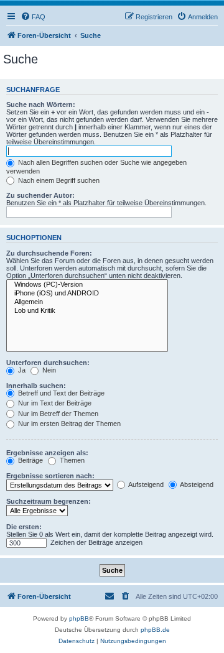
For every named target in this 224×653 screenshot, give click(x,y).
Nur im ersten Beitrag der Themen (68, 423)
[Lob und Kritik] (87, 311)
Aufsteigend (145, 484)
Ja (21, 370)
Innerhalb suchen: (36, 385)
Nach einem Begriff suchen (58, 180)
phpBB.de (155, 629)
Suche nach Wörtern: (40, 104)
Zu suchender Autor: (40, 195)
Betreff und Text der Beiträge (60, 393)
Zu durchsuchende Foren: (49, 253)
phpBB (79, 618)
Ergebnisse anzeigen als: (47, 452)
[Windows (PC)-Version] (87, 284)
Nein (48, 370)
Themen (71, 460)
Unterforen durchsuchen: (48, 362)
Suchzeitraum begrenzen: (48, 501)
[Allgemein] (87, 302)
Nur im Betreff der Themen (57, 413)
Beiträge (29, 460)
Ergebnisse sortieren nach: (50, 475)
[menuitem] (33, 16)
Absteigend (196, 484)
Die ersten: (24, 526)
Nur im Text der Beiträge (53, 403)
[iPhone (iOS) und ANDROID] (87, 293)
